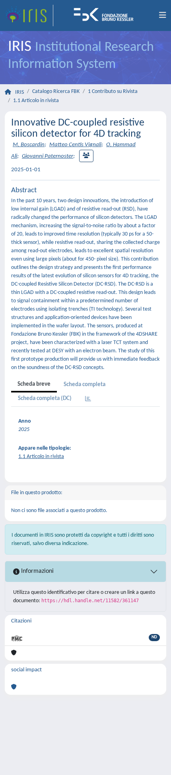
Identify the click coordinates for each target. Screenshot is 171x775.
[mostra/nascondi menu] (162, 15)
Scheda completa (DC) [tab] (45, 399)
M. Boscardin (29, 145)
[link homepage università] (106, 15)
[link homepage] (29, 15)
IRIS (19, 92)
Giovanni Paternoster (47, 156)
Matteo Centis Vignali (75, 145)
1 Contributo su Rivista (113, 92)
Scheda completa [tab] (84, 385)
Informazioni (36, 571)
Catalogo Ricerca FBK (56, 92)
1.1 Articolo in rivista (36, 101)
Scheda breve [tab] (34, 384)
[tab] (88, 399)
